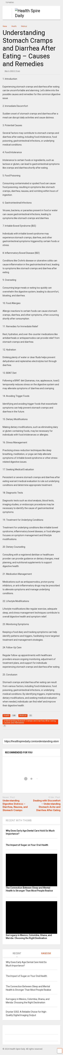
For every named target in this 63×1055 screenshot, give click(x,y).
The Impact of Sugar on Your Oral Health (27, 845)
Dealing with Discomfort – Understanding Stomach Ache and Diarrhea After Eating (46, 805)
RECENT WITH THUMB (19, 820)
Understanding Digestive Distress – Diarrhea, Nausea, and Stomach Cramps (15, 805)
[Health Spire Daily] (26, 15)
